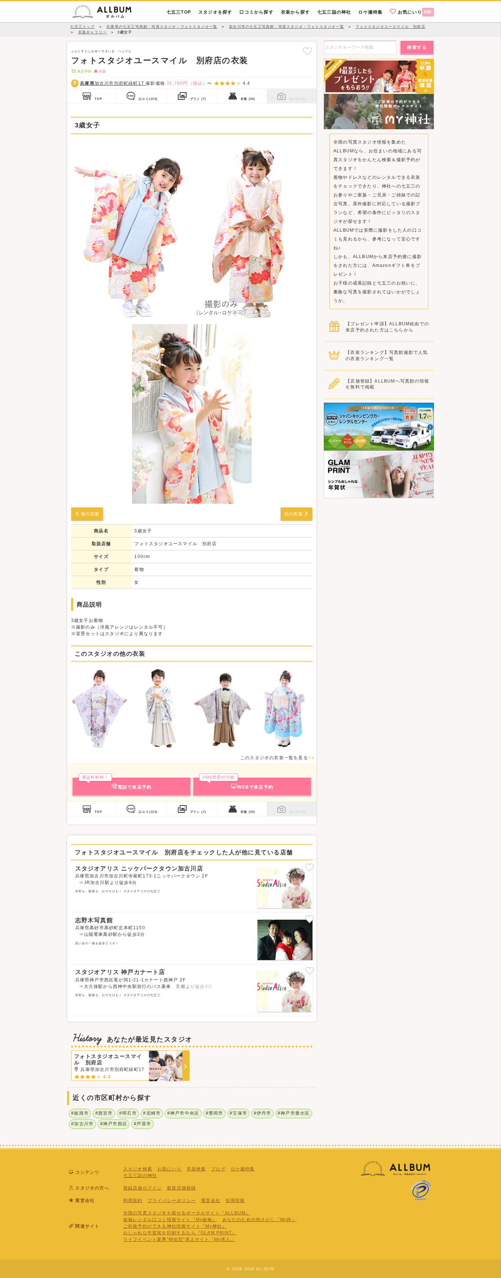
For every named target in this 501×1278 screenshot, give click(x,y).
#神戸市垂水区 (294, 1113)
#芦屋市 (142, 1123)
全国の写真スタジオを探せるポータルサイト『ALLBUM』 (187, 1213)
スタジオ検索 (137, 1169)
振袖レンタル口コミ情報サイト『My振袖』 (170, 1219)
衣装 (248, 99)
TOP (98, 99)
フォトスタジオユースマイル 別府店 (175, 543)
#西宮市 (104, 1113)
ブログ (218, 1169)
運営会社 (210, 1200)
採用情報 (235, 1200)
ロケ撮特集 (243, 1169)
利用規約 (133, 1200)
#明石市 (128, 1113)
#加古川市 (82, 1123)
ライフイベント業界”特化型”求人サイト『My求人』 (179, 1239)
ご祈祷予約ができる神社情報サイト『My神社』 (175, 1226)
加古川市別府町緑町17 (113, 83)
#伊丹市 (262, 1113)
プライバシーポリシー (171, 1200)
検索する (417, 47)
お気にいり (414, 12)
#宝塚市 (238, 1113)
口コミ (148, 99)
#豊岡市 (214, 1113)
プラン (198, 99)
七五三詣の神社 (140, 1175)
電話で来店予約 (116, 783)
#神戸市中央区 (183, 1113)
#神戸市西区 (113, 1123)
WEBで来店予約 (237, 783)
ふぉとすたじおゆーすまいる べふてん (101, 51)
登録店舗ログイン (142, 1188)
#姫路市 (80, 1113)
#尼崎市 (152, 1113)
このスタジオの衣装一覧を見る (274, 757)
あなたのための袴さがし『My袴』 (259, 1219)
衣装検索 (196, 1169)
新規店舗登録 (181, 1188)
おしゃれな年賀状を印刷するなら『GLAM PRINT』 (180, 1232)
